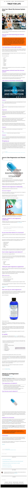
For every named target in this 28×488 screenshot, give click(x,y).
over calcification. (19, 222)
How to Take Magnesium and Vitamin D (13, 158)
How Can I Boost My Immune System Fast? (13, 9)
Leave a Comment (11, 160)
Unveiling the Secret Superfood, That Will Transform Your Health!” (11, 463)
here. (6, 332)
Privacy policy (10, 482)
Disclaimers (6, 482)
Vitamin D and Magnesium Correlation (10, 374)
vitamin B (17, 152)
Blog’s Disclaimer (21, 482)
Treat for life (14, 4)
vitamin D (22, 152)
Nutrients (6, 151)
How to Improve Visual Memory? (6, 459)
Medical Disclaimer (15, 482)
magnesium (11, 152)
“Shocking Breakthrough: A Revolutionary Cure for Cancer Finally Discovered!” (12, 461)
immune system (7, 152)
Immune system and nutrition (6, 98)
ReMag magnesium (4, 286)
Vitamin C (19, 152)
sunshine (17, 215)
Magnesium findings (7, 368)
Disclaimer (3, 444)
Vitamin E (24, 152)
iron (9, 152)
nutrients (14, 152)
